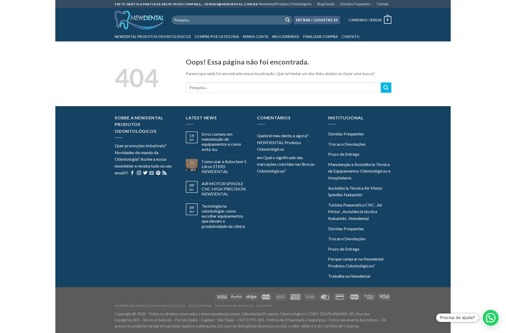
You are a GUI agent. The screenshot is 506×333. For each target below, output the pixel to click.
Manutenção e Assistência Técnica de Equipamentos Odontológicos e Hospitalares (359, 171)
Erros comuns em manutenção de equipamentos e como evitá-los (221, 141)
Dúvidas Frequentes (355, 4)
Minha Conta (255, 37)
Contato (382, 4)
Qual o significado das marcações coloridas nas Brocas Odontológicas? (286, 164)
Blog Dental (325, 4)
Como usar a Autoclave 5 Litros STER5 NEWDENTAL (224, 166)
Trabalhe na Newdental (349, 275)
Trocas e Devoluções (347, 143)
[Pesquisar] (287, 20)
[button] (491, 318)
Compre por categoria (216, 37)
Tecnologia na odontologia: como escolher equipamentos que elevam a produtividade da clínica (223, 216)
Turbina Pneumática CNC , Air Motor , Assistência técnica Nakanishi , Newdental (355, 211)
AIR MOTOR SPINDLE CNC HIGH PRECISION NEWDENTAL (224, 188)
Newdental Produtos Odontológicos (285, 4)
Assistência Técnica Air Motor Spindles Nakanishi (355, 191)
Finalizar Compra (320, 37)
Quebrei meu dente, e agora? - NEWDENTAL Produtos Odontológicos (284, 142)
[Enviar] (386, 87)
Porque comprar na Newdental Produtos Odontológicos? (355, 262)
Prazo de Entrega (343, 153)
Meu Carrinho (285, 37)
